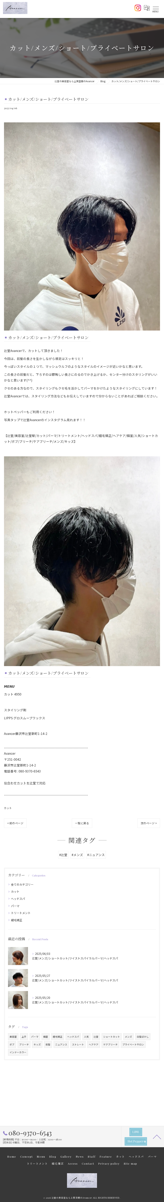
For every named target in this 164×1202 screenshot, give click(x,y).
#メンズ (77, 854)
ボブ (12, 1044)
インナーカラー (18, 1052)
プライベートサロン (133, 1044)
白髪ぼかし (143, 1036)
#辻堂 (63, 854)
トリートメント (21, 913)
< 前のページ (15, 823)
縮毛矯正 (16, 920)
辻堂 (96, 1036)
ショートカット (111, 1036)
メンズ (128, 1036)
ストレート (78, 1044)
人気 (86, 1036)
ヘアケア (93, 1044)
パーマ (15, 906)
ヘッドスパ (18, 899)
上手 (24, 1036)
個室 (45, 1036)
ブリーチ (24, 1044)
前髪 (48, 1044)
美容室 (13, 1036)
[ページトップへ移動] (157, 1137)
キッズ (37, 1044)
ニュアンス (61, 1044)
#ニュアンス (96, 854)
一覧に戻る (82, 823)
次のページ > (149, 823)
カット (8, 808)
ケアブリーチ (110, 1044)
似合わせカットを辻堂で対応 (25, 783)
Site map (130, 1163)
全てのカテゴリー (22, 884)
